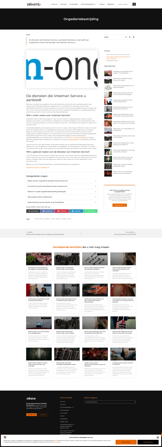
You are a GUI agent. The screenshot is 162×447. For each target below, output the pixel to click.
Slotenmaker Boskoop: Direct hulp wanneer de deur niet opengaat (121, 269)
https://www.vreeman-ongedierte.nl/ (37, 167)
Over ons (54, 4)
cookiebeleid (57, 442)
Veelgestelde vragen (112, 60)
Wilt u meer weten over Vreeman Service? (118, 54)
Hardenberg (82, 137)
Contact (101, 4)
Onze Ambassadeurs (87, 4)
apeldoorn (47, 219)
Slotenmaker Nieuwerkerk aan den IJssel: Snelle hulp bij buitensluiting (94, 300)
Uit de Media (74, 4)
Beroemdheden (64, 410)
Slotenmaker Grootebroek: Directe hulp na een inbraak (65, 268)
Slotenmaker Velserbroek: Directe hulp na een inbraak (65, 332)
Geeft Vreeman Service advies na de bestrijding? (62, 202)
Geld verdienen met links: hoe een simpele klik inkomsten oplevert (67, 432)
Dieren (28, 34)
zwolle (69, 219)
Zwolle (76, 137)
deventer (58, 219)
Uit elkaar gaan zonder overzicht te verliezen (122, 363)
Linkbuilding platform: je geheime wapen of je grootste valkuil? (67, 426)
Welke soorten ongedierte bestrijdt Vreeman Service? (62, 181)
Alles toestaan (126, 442)
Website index (64, 421)
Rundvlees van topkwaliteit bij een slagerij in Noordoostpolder (38, 268)
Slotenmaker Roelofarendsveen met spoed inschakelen (94, 268)
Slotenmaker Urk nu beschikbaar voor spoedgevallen (38, 332)
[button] (158, 437)
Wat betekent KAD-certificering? (62, 197)
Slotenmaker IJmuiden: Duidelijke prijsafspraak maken (66, 363)
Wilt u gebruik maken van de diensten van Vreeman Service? (118, 57)
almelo (41, 219)
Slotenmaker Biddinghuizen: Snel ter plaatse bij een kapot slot (94, 332)
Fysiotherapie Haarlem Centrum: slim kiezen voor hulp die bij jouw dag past (123, 300)
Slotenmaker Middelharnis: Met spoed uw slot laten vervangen (122, 332)
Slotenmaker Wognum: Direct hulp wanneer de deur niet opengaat (37, 364)
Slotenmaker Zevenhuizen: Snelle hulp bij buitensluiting (38, 299)
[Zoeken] (134, 4)
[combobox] (125, 4)
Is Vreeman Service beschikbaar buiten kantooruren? (62, 186)
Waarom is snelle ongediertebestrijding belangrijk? (62, 191)
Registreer (110, 4)
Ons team (63, 4)
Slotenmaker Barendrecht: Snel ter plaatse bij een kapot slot (66, 299)
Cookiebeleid (64, 418)
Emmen (70, 137)
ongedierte (75, 139)
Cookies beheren (148, 442)
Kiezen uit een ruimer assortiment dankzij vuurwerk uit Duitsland (94, 364)
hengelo (64, 219)
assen (53, 219)
